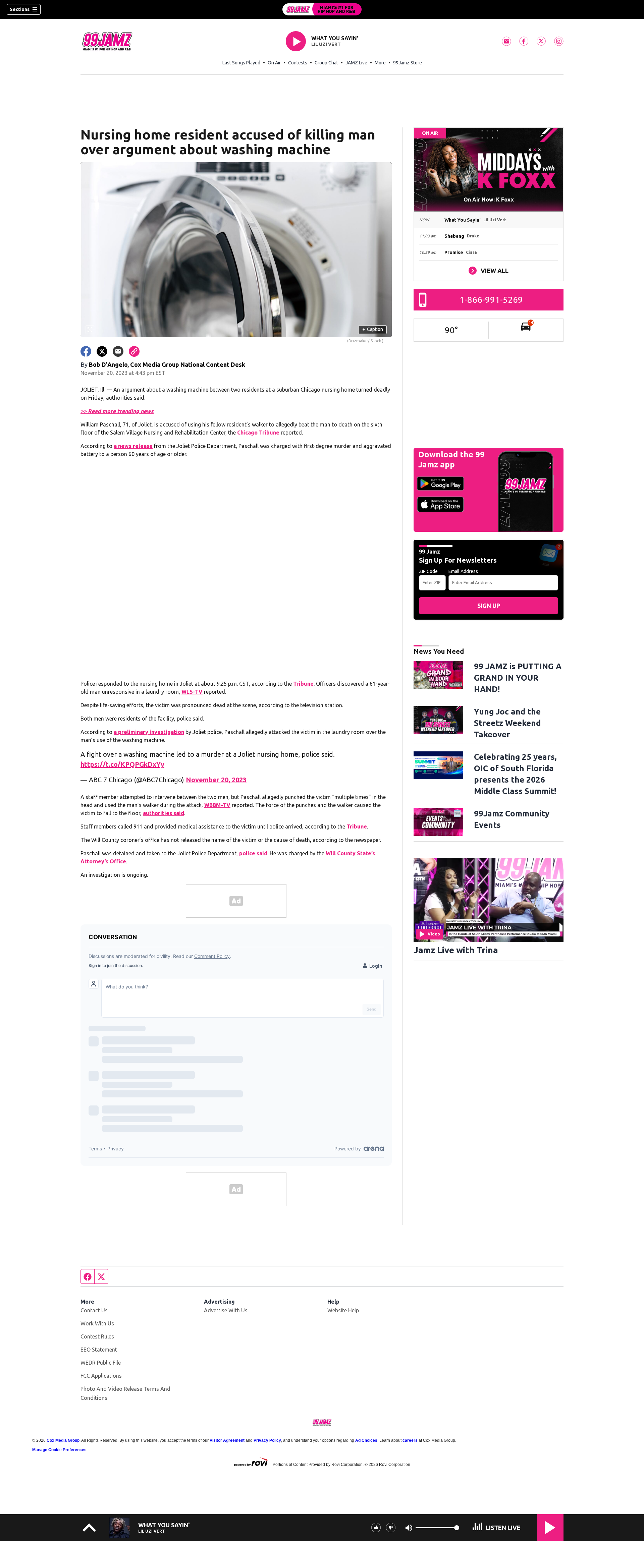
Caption (372, 329)
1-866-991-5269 (491, 299)
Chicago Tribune (258, 433)
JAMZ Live (356, 62)
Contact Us (94, 1310)
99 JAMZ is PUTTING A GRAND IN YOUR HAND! (517, 678)
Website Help (343, 1310)
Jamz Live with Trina (456, 950)
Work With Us (97, 1323)
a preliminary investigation (149, 732)
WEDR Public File (100, 1363)
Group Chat (326, 62)
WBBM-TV (217, 805)
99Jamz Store (407, 62)
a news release (133, 446)
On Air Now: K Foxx (489, 199)
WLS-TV (192, 692)
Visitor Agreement (227, 1440)
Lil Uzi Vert (326, 44)
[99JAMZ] (322, 9)
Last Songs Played (241, 62)
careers (410, 1440)
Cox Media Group (63, 1440)
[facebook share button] (85, 351)
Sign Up (488, 605)
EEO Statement (98, 1350)
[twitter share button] (102, 351)
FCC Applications (101, 1376)
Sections (20, 9)
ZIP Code (428, 571)
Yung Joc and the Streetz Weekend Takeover (507, 723)
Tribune (303, 684)
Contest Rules (97, 1336)
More (380, 62)
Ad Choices (366, 1440)
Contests (297, 62)
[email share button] (118, 351)
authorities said (163, 813)
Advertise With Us (226, 1310)
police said (253, 853)
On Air (274, 62)
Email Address (463, 571)
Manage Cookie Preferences (59, 1449)
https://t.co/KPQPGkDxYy (122, 764)
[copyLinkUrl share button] (134, 351)
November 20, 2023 (216, 780)
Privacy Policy (267, 1440)
